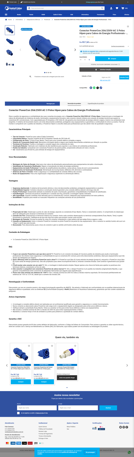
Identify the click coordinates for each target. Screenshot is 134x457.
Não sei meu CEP (105, 80)
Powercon (47, 19)
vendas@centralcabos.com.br (14, 432)
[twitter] (97, 87)
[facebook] (91, 87)
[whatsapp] (94, 87)
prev (7, 365)
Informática (19, 19)
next (127, 365)
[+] (89, 60)
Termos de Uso (40, 413)
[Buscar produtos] (102, 8)
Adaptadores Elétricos (33, 19)
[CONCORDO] (90, 452)
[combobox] (66, 8)
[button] (29, 8)
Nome (19, 404)
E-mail (60, 404)
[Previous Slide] (61, 2)
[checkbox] (18, 413)
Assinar (108, 408)
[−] (80, 60)
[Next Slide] (128, 2)
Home (10, 19)
